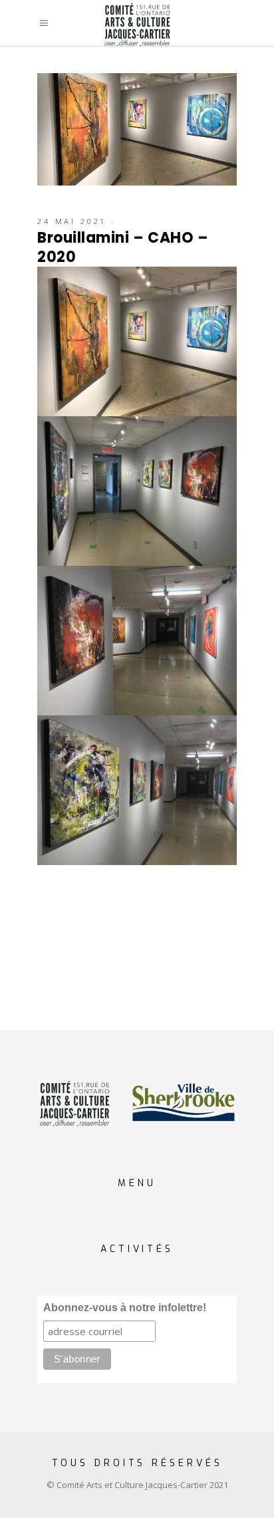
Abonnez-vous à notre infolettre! (124, 1307)
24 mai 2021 (71, 221)
